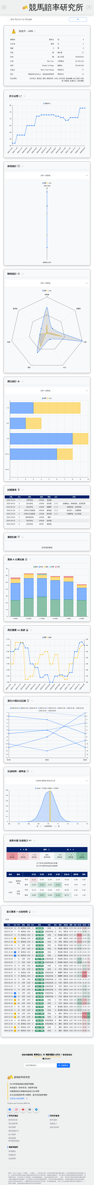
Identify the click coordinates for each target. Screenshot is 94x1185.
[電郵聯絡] (30, 1109)
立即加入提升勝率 (17, 1098)
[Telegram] (36, 1109)
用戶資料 (53, 1120)
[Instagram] (16, 1109)
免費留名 (64, 1065)
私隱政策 (12, 1155)
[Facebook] (10, 1109)
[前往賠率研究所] (4, 7)
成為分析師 (54, 1127)
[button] (35, 31)
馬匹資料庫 (13, 1124)
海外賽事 (12, 1127)
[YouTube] (23, 1109)
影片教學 (12, 1134)
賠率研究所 (13, 1120)
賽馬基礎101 (13, 1131)
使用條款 (12, 1151)
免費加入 (53, 1124)
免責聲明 (12, 1158)
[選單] (89, 7)
